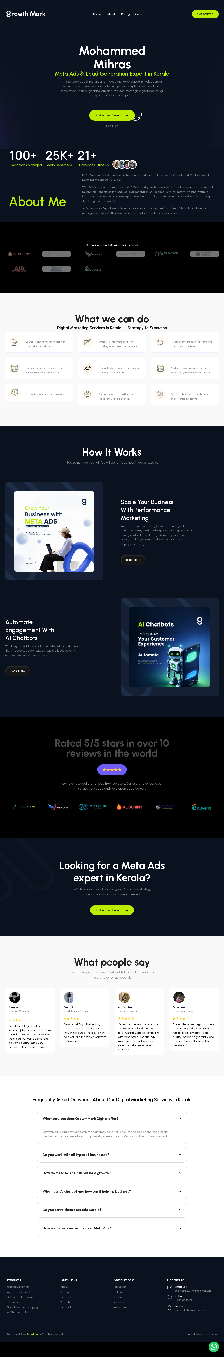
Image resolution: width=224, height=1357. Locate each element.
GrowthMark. (34, 1333)
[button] (214, 1347)
